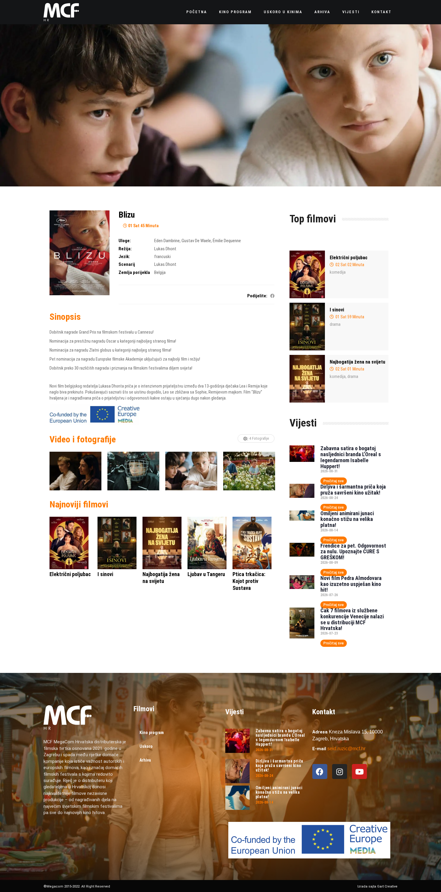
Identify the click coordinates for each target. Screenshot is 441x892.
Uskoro (146, 746)
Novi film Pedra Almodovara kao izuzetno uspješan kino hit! (351, 584)
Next (270, 471)
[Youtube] (359, 771)
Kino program (235, 12)
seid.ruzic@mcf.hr (346, 748)
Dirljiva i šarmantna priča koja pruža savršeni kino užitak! (353, 489)
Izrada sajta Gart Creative (377, 886)
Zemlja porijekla (134, 272)
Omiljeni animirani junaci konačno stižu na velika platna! (347, 519)
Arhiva (322, 12)
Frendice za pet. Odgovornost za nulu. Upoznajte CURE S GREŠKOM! (353, 552)
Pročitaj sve (333, 481)
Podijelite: (257, 296)
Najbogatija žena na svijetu (357, 362)
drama (335, 324)
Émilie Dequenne (227, 240)
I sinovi (337, 310)
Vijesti (350, 12)
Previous (54, 471)
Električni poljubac (349, 257)
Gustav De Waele (196, 240)
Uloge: (124, 240)
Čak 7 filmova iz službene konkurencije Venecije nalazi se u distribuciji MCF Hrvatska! (352, 619)
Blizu (126, 215)
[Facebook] (319, 771)
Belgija (160, 272)
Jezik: (124, 256)
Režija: (125, 248)
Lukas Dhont (165, 248)
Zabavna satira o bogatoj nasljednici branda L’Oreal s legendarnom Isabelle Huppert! (350, 457)
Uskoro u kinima (283, 12)
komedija (338, 272)
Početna (196, 12)
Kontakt (381, 12)
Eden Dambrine (167, 240)
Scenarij (126, 264)
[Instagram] (339, 771)
